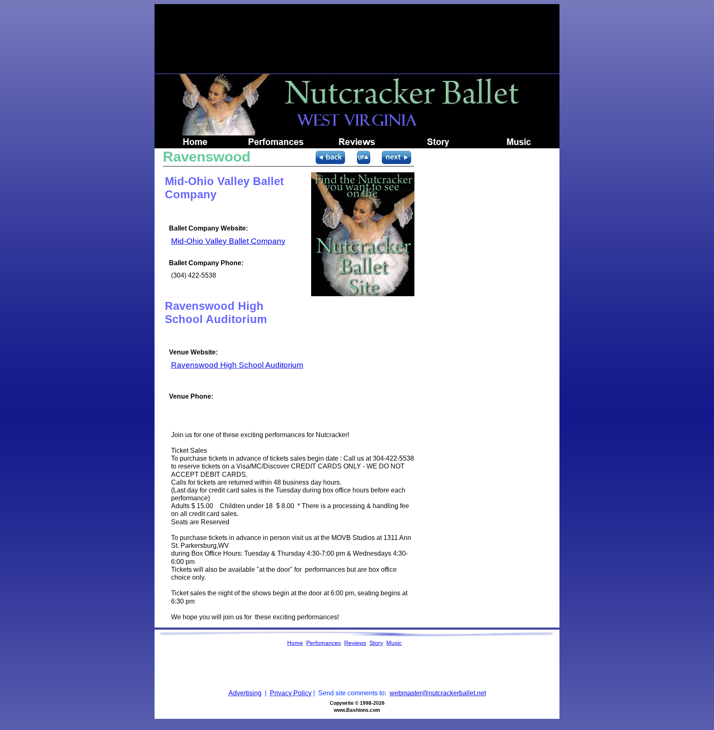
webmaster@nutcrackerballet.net (438, 693)
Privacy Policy (291, 693)
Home (295, 643)
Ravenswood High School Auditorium (237, 365)
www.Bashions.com (357, 710)
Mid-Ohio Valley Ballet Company (228, 241)
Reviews (355, 643)
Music (394, 643)
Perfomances (323, 643)
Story (376, 643)
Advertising (245, 693)
